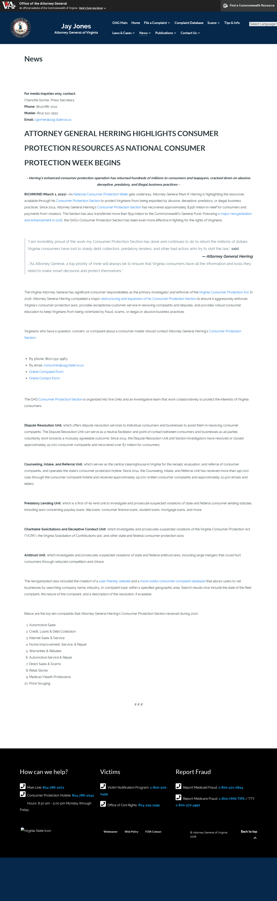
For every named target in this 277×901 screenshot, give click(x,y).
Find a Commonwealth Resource (252, 5)
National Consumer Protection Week (101, 194)
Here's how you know (91, 8)
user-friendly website (114, 581)
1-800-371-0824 (230, 787)
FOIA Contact (153, 831)
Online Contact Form (44, 378)
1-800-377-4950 (188, 805)
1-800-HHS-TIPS (232, 799)
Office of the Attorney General (43, 3)
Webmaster (111, 831)
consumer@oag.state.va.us (64, 365)
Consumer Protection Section (78, 201)
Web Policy (131, 831)
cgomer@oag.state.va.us (53, 120)
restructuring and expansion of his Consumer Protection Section (148, 299)
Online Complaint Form (46, 372)
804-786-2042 (83, 795)
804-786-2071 (53, 787)
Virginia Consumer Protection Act (224, 292)
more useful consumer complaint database (172, 581)
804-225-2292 (149, 805)
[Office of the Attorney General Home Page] (21, 28)
